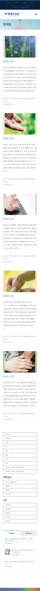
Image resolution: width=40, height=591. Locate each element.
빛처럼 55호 (8, 139)
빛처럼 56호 (8, 61)
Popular (11, 533)
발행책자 (33, 98)
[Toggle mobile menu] (36, 14)
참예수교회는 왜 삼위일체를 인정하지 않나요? (19, 563)
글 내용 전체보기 (8, 104)
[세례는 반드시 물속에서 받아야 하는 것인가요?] (7, 551)
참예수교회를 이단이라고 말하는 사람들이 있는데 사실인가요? (19, 540)
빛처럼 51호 (8, 376)
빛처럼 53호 (8, 219)
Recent (28, 533)
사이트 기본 (8, 98)
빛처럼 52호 (8, 296)
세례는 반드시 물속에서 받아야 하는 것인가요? (23, 551)
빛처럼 (5, 101)
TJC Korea (8, 413)
